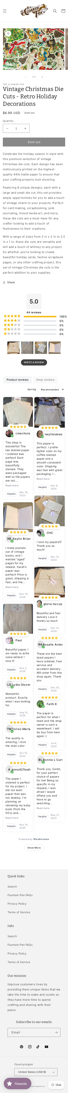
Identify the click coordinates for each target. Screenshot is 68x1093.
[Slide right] (42, 77)
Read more (11, 485)
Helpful (11, 493)
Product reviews (18, 379)
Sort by (32, 389)
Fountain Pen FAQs (20, 895)
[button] (5, 11)
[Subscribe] (56, 1032)
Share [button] (11, 282)
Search (12, 886)
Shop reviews (45, 379)
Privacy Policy (17, 903)
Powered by (34, 839)
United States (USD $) (32, 1071)
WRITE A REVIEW (34, 362)
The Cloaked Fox (37, 1086)
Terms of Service (19, 912)
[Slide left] (26, 77)
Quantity (8, 120)
